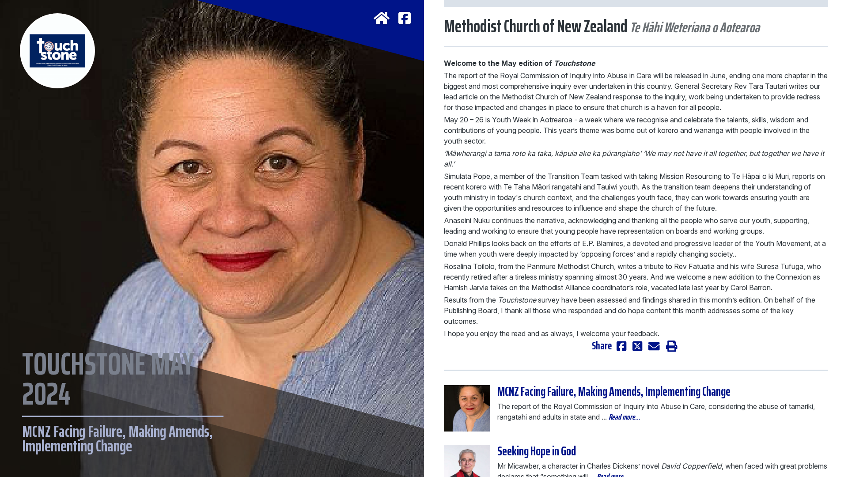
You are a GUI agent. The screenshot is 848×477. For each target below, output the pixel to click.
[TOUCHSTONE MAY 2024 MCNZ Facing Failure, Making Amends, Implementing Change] (212, 44)
